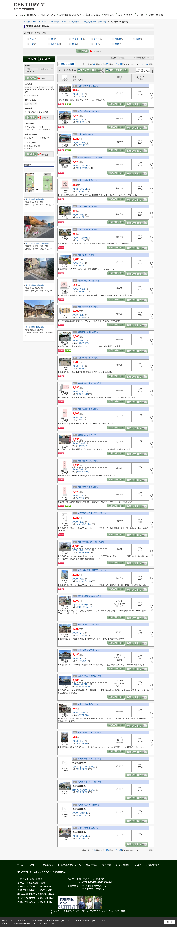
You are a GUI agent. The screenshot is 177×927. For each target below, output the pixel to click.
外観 (65, 77)
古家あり (36, 95)
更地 (28, 95)
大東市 (79, 96)
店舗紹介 (33, 864)
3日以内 (30, 129)
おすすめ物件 (125, 14)
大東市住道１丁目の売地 (88, 358)
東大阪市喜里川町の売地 (35, 199)
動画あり (45, 138)
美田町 (85, 446)
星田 (54, 39)
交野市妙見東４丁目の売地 (88, 650)
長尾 (33, 39)
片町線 (75, 94)
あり (40, 112)
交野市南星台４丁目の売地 (88, 625)
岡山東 (85, 394)
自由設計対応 (33, 146)
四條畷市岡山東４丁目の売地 (89, 383)
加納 (84, 122)
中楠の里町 (85, 145)
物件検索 (109, 14)
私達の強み (91, 864)
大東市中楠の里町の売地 (88, 134)
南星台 (84, 635)
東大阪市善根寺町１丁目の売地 (37, 243)
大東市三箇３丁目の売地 (88, 409)
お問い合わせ (155, 14)
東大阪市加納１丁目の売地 (88, 111)
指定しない (31, 112)
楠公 (84, 291)
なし (47, 112)
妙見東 (84, 661)
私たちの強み (92, 14)
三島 (84, 815)
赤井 (83, 317)
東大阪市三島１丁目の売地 (88, 805)
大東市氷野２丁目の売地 (88, 86)
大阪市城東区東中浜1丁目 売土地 (92, 570)
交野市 (79, 635)
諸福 (83, 838)
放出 (96, 44)
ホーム (19, 14)
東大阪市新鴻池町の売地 (35, 285)
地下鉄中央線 (77, 550)
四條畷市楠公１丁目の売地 (88, 281)
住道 (33, 44)
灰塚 (83, 191)
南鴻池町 (86, 168)
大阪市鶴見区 (81, 524)
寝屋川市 (85, 605)
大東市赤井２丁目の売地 (88, 307)
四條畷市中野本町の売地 (88, 332)
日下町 (85, 769)
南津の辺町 (85, 472)
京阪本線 (76, 605)
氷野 (83, 96)
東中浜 (88, 581)
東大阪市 (80, 122)
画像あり (30, 138)
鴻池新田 (56, 44)
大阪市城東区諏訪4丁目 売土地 (91, 542)
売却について (48, 14)
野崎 (139, 39)
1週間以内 (46, 129)
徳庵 (75, 44)
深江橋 (87, 550)
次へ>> (145, 64)
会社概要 (32, 14)
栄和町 (84, 265)
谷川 (83, 217)
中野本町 (86, 343)
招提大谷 (85, 743)
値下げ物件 (31, 71)
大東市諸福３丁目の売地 (88, 828)
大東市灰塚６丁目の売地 (88, 180)
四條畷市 (80, 291)
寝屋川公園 (78, 39)
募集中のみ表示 (67, 64)
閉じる (169, 922)
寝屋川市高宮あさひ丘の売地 (89, 596)
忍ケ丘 (97, 39)
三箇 (83, 420)
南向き (30, 149)
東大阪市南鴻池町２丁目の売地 (90, 157)
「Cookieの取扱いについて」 (29, 924)
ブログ (140, 14)
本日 (43, 127)
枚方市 (79, 743)
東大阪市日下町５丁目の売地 (89, 759)
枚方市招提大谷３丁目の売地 (89, 732)
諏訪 (87, 552)
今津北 (88, 524)
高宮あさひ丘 (87, 607)
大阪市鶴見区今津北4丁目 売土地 (92, 513)
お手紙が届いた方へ (70, 14)
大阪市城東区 (81, 552)
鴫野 (118, 44)
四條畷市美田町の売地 (87, 435)
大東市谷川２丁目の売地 (88, 206)
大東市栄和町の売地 (86, 255)
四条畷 (119, 39)
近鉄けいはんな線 (79, 767)
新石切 (91, 767)
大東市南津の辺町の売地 (88, 461)
